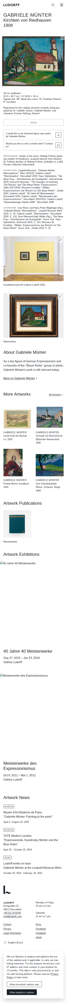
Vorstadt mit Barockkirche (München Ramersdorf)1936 (49, 439)
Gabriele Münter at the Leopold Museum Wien (32, 867)
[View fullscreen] (63, 37)
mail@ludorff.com (12, 916)
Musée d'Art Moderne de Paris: (22, 812)
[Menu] (61, 5)
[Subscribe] (58, 135)
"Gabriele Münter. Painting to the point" (27, 816)
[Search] (53, 5)
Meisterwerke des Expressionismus (20, 766)
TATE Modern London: (17, 835)
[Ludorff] (11, 5)
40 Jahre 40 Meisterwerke (27, 651)
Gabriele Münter (27, 15)
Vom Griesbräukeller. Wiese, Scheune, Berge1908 (48, 487)
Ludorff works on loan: (17, 863)
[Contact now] (58, 145)
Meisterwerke (10, 541)
